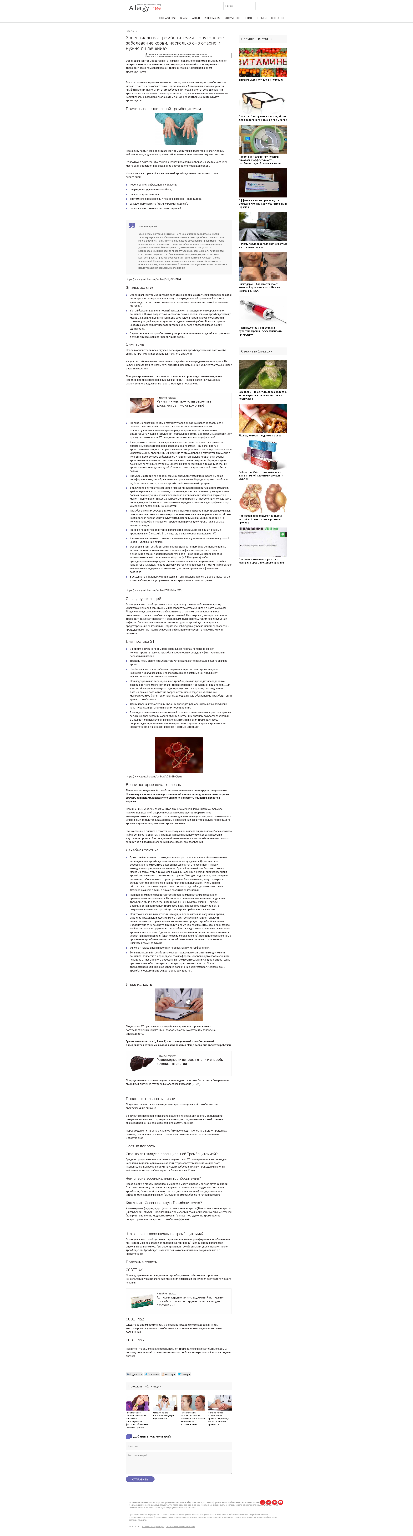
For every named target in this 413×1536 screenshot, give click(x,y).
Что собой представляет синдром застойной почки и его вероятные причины (260, 519)
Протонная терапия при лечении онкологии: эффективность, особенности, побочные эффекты (260, 160)
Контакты (277, 18)
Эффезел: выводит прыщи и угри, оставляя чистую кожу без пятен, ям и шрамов (263, 204)
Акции (196, 18)
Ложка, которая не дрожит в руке (260, 435)
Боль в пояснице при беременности (163, 1417)
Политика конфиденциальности (180, 1527)
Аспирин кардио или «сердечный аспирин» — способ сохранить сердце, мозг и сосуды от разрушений (192, 1301)
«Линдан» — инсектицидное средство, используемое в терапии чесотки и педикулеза (263, 395)
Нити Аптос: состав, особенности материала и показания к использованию (193, 1420)
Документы (232, 18)
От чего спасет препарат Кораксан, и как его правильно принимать (219, 1420)
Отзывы (262, 18)
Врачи (183, 18)
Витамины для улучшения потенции (261, 79)
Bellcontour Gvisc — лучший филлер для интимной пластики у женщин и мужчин (261, 476)
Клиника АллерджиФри (153, 1527)
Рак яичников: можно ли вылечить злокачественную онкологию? (184, 403)
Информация (212, 18)
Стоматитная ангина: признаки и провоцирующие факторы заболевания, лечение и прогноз (137, 1421)
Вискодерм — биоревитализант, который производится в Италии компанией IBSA (259, 287)
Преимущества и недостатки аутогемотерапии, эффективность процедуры (260, 331)
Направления (167, 18)
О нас (248, 18)
